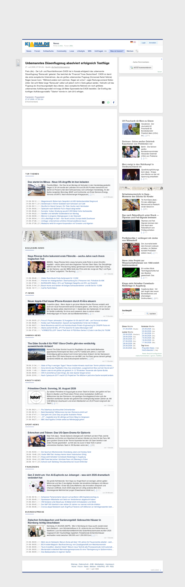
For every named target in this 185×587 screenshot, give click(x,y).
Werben (130, 51)
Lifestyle (81, 51)
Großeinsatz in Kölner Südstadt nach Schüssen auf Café (63, 203)
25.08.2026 (127, 345)
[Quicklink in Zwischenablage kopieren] (18, 61)
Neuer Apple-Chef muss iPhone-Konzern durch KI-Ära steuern (62, 301)
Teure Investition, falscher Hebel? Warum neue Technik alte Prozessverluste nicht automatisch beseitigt (81, 547)
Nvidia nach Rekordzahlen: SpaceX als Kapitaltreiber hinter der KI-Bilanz (69, 323)
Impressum (110, 564)
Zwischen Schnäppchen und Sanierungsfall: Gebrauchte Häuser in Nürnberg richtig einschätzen (64, 521)
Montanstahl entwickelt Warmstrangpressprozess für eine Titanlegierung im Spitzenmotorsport (78, 549)
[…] (89, 194)
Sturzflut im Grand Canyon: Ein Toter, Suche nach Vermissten (65, 206)
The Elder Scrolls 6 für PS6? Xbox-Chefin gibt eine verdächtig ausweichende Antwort (61, 345)
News (28, 51)
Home (74, 566)
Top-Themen (32, 174)
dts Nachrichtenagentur (60, 67)
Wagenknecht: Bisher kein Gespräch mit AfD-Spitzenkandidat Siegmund (69, 201)
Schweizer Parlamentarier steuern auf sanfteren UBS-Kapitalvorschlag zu (70, 497)
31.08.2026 (127, 328)
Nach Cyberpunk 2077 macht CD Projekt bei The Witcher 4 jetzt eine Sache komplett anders (77, 375)
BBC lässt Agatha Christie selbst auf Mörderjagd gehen (62, 419)
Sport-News (32, 424)
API (107, 566)
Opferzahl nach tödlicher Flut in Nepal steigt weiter (61, 208)
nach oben (155, 569)
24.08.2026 (127, 348)
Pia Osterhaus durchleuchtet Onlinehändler (58, 409)
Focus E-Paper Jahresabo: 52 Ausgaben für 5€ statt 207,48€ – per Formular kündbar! (74, 320)
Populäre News (148, 348)
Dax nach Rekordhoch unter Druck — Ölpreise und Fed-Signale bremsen (140, 216)
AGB (92, 564)
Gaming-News (33, 335)
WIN (89, 51)
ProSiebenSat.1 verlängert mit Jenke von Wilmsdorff (140, 239)
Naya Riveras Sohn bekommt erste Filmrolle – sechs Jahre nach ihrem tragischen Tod (66, 257)
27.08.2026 (127, 341)
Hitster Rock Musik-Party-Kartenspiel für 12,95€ (59, 278)
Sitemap (74, 564)
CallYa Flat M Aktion (49, 288)
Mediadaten (99, 564)
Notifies (159, 355)
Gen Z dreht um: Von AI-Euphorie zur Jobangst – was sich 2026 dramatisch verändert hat (69, 476)
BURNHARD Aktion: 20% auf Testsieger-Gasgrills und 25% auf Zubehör (69, 283)
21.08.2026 (146, 333)
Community (61, 51)
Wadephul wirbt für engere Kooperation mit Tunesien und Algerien (67, 223)
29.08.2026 (127, 336)
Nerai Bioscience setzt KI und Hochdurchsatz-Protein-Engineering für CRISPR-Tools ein (75, 325)
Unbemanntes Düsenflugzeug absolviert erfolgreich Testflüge (67, 63)
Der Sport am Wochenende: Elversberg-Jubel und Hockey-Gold (66, 452)
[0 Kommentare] (31, 101)
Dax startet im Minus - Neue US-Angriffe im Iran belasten (58, 182)
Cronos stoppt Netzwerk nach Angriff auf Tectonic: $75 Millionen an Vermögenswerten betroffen (78, 506)
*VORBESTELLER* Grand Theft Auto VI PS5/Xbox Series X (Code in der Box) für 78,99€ (75, 330)
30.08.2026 (127, 334)
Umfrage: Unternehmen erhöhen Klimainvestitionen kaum (63, 221)
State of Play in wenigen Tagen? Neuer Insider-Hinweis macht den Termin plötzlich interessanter (78, 365)
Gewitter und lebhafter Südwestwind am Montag (60, 213)
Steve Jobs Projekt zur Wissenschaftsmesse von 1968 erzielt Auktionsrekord (140, 262)
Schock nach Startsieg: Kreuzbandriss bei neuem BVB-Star (64, 461)
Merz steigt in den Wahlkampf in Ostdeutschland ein (138, 165)
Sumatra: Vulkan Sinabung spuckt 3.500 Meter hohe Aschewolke (66, 211)
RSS (112, 566)
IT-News (29, 293)
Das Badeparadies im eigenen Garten (56, 552)
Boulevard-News (34, 248)
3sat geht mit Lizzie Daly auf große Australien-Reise (61, 414)
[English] (134, 42)
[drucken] (18, 65)
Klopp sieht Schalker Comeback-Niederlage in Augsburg (63, 456)
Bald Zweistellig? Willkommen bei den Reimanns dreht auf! (64, 412)
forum (160, 71)
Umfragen (101, 51)
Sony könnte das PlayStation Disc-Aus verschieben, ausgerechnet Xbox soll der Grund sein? (77, 368)
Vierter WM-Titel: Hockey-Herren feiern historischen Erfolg (63, 454)
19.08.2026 (146, 337)
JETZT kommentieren (142, 67)
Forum (37, 51)
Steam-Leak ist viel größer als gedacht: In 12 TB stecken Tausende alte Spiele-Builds (74, 370)
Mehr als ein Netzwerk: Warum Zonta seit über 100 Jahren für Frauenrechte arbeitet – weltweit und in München (84, 542)
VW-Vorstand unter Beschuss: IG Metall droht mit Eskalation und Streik (68, 502)
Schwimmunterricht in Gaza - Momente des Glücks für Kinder (137, 195)
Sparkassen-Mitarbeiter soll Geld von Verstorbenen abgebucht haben (68, 499)
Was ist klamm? (116, 51)
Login (144, 42)
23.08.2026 (146, 328)
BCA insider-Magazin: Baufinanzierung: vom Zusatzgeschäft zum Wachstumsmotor (73, 544)
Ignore (153, 355)
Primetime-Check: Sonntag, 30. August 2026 (52, 388)
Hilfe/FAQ (101, 566)
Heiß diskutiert (147, 350)
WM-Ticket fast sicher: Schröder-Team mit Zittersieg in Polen (64, 459)
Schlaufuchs (48, 51)
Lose (72, 51)
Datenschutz (84, 564)
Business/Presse (34, 512)
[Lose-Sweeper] (137, 52)
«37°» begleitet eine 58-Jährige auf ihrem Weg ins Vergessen (65, 417)
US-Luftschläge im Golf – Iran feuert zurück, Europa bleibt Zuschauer (68, 218)
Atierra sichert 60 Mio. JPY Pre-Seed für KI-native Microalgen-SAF (67, 327)
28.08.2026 (127, 338)
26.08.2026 (127, 343)
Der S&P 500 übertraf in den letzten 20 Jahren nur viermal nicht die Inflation (70, 504)
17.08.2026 (146, 342)
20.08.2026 (146, 335)
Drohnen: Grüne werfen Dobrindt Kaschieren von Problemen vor (138, 142)
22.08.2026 (146, 331)
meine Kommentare (142, 355)
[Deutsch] (131, 42)
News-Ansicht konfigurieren (152, 353)
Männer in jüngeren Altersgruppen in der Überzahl (61, 216)
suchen (153, 313)
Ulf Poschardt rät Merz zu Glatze (138, 120)
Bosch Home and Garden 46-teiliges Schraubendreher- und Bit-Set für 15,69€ (71, 285)
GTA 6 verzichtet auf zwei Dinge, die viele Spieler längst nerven (66, 372)
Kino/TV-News (33, 380)
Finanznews (32, 467)
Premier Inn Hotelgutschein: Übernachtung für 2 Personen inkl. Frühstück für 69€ (72, 280)
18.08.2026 (146, 340)
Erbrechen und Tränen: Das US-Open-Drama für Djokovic (59, 432)
